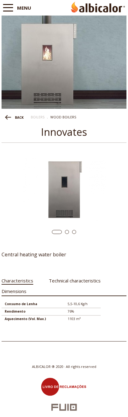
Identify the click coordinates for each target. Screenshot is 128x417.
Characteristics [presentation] (17, 280)
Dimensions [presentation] (14, 291)
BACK (19, 117)
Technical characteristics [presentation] (75, 280)
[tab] (17, 279)
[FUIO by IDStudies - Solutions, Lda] (64, 407)
